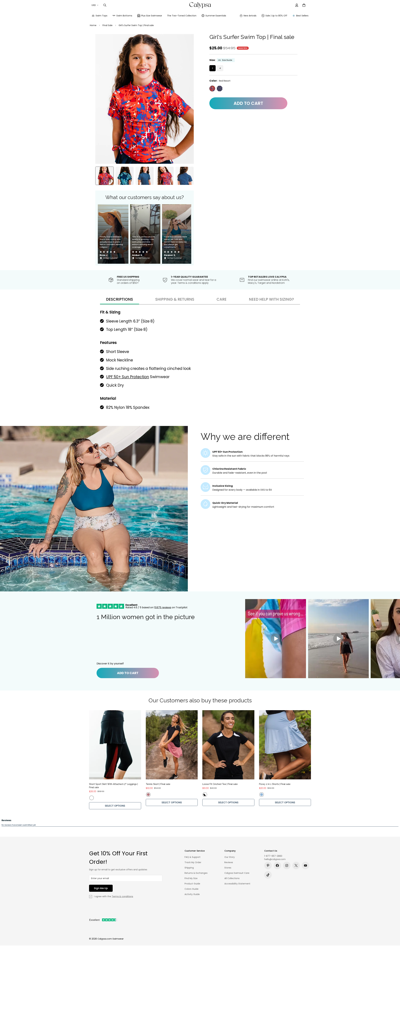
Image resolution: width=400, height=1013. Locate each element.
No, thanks (200, 519)
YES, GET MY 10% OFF (200, 511)
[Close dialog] (243, 453)
